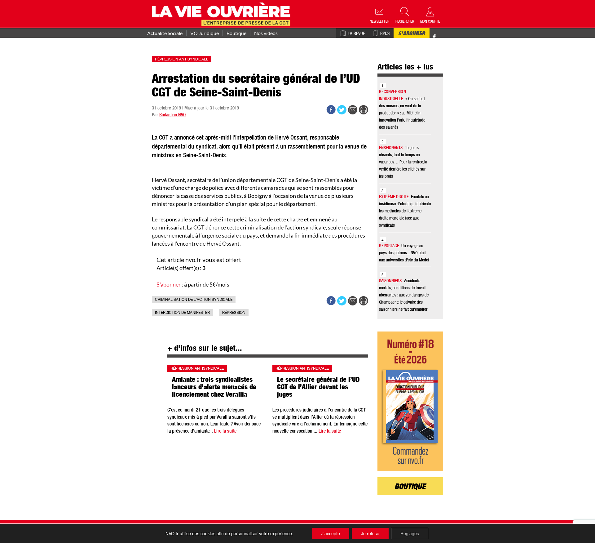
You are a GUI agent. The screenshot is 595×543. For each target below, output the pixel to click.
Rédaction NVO (172, 115)
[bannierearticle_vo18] (410, 401)
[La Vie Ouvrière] (222, 13)
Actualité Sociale (165, 33)
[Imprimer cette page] (363, 109)
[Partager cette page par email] (352, 109)
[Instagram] (445, 37)
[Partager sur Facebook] (331, 109)
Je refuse (370, 533)
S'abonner (411, 34)
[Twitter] (441, 34)
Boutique (236, 33)
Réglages (409, 533)
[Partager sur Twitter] (341, 109)
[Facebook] (434, 37)
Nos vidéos (266, 33)
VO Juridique (204, 33)
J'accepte (330, 533)
